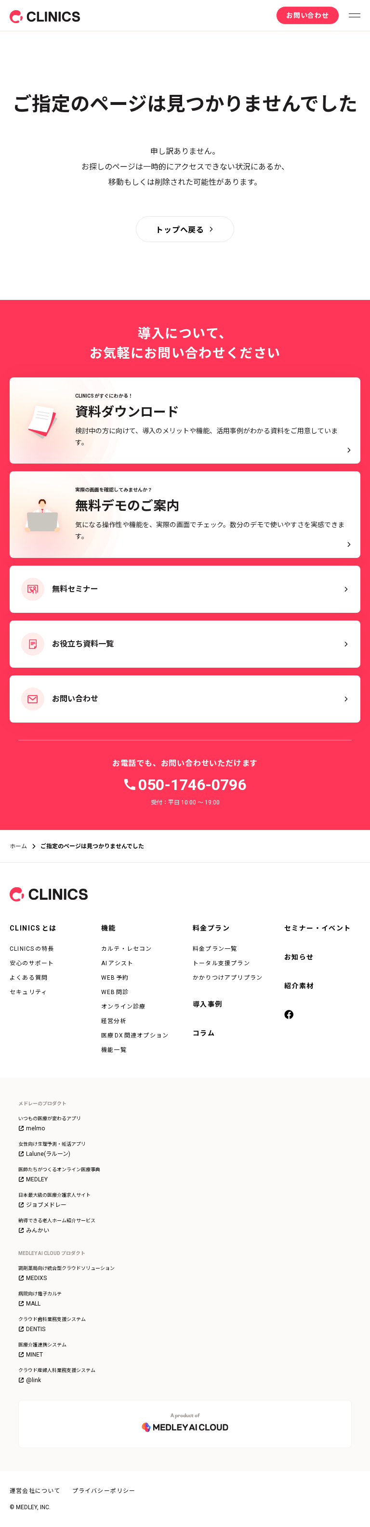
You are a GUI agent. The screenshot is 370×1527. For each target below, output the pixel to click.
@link (33, 1380)
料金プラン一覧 (215, 948)
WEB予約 (115, 977)
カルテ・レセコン (126, 948)
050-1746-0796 (192, 785)
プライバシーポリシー (104, 1491)
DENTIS (35, 1329)
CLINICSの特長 (32, 948)
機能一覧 (114, 1050)
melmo (35, 1128)
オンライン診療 (123, 1006)
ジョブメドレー (46, 1205)
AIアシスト (117, 963)
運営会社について (35, 1491)
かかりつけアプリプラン (228, 977)
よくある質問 (29, 977)
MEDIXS (36, 1278)
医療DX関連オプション (135, 1035)
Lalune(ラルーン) (48, 1154)
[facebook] (290, 1015)
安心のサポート (32, 963)
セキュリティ (28, 992)
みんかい (37, 1230)
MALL (33, 1303)
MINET (34, 1354)
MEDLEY (37, 1179)
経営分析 (114, 1021)
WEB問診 (115, 992)
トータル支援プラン (221, 963)
